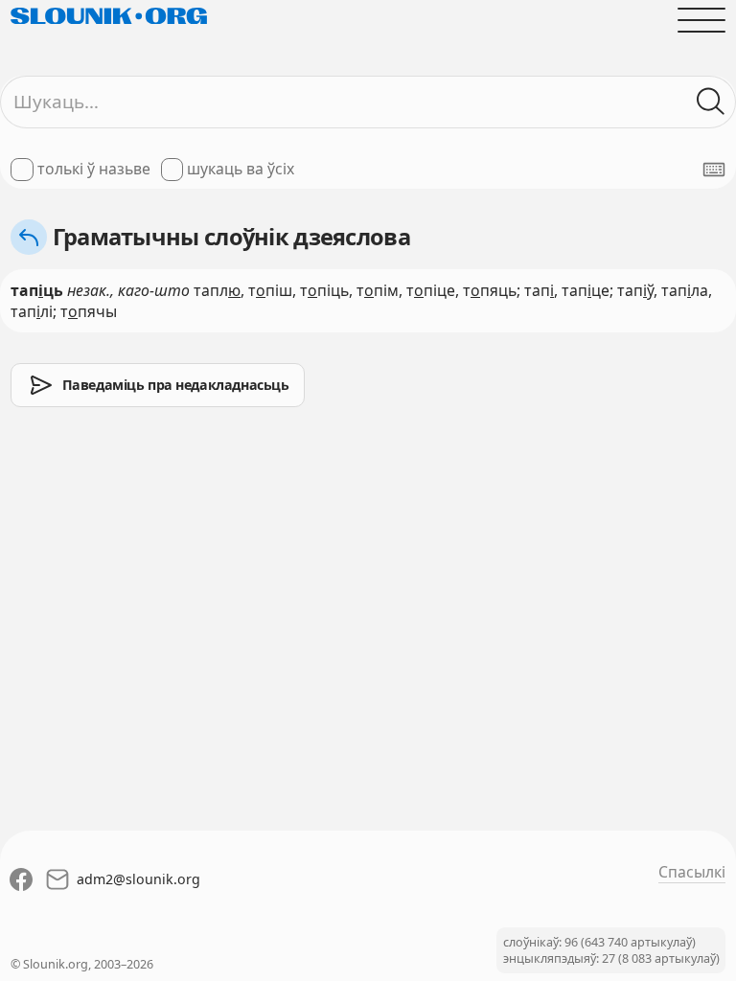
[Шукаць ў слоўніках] (711, 101)
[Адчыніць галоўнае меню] (701, 20)
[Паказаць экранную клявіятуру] (713, 169)
